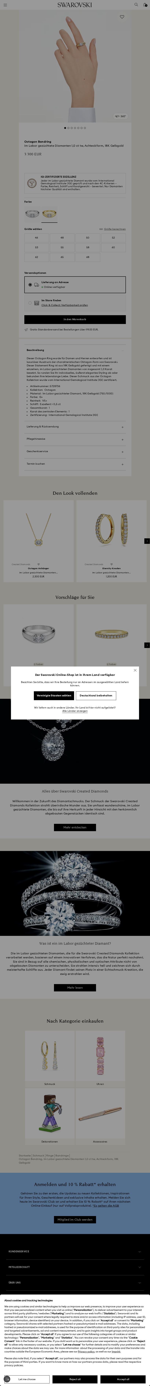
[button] (135, 670)
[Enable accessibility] (7, 1379)
